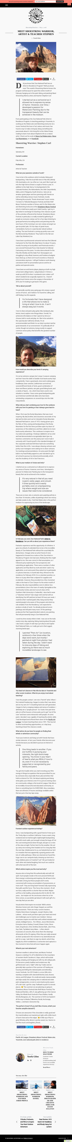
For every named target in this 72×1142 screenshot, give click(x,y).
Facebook (35, 139)
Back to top (62, 1138)
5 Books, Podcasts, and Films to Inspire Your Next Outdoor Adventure (27, 1122)
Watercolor (51, 1037)
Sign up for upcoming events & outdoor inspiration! (21, 1)
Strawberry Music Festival (47, 207)
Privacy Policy (28, 1138)
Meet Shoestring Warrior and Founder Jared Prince (22, 1096)
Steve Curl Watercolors (43, 136)
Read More (46, 1067)
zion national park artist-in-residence (35, 1040)
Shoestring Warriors (32, 27)
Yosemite (19, 1040)
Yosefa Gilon (37, 38)
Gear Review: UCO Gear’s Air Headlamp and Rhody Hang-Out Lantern (44, 1122)
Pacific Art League (22, 1037)
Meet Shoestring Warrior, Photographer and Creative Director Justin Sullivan (50, 1100)
